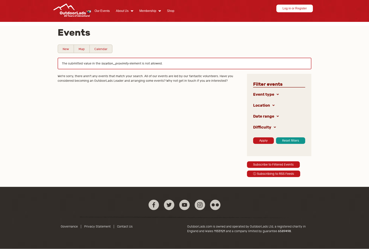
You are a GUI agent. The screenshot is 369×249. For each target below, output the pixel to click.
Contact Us (125, 226)
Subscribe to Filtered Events (273, 164)
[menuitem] (102, 11)
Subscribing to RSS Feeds (273, 174)
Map (82, 49)
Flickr (215, 205)
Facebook (154, 205)
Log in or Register (295, 8)
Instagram (200, 205)
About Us (122, 10)
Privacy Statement (97, 226)
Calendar (100, 49)
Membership (147, 10)
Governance (69, 226)
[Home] (72, 19)
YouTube (184, 205)
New (66, 49)
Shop (170, 10)
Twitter (169, 205)
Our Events (102, 10)
